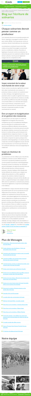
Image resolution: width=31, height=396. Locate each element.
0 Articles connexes (7, 25)
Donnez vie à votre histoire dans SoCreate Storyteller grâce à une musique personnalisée (16, 283)
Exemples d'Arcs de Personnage (11, 293)
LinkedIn (12, 224)
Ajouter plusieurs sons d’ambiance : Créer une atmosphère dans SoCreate (14, 248)
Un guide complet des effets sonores (12, 322)
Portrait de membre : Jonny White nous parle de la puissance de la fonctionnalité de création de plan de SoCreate (15, 317)
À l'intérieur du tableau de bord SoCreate (13, 331)
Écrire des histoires (21, 6)
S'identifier (27, 2)
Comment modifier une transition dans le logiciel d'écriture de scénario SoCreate (14, 259)
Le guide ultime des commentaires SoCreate (13, 297)
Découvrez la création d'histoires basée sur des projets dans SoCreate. (14, 288)
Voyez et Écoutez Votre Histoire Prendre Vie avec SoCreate (14, 326)
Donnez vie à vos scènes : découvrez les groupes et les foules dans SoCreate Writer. (16, 278)
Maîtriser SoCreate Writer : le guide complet (13, 301)
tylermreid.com (10, 233)
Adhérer (19, 2)
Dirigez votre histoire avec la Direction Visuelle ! (14, 269)
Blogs (7, 10)
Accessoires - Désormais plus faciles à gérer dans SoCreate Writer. (15, 243)
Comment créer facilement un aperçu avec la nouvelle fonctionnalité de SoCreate (16, 254)
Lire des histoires (9, 6)
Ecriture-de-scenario (13, 10)
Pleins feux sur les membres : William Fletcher (14, 312)
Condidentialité (21, 394)
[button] (15, 358)
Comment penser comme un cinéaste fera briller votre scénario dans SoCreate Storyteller (16, 264)
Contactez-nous (27, 394)
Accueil (3, 10)
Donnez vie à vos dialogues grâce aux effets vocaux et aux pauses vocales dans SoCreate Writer (16, 273)
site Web (8, 224)
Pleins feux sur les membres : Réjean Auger (13, 308)
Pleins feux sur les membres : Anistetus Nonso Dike (15, 304)
